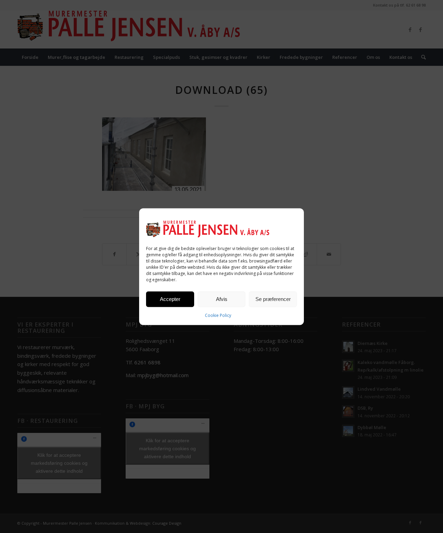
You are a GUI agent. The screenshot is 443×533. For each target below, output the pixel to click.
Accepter (170, 299)
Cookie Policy (218, 315)
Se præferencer (273, 299)
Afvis (221, 299)
